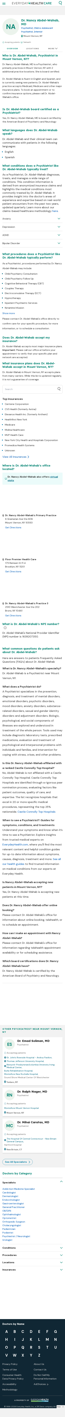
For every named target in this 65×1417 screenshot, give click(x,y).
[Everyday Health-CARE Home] (32, 3)
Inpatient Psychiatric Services (21, 303)
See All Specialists (16, 1161)
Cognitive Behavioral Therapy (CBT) (24, 283)
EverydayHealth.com (15, 844)
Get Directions (13, 527)
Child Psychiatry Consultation (21, 273)
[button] (60, 3)
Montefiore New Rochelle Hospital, (21, 1074)
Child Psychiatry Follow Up (19, 278)
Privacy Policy (10, 1364)
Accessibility (9, 1384)
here (55, 211)
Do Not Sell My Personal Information (45, 1376)
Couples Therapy (14, 288)
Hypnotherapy (13, 298)
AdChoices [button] (40, 1384)
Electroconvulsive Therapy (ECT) (23, 293)
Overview (12, 48)
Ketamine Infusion (14, 307)
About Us (39, 1364)
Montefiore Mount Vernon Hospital (21, 1108)
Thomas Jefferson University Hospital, (25, 1061)
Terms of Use (9, 1369)
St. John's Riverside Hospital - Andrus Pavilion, (29, 1057)
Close (58, 1407)
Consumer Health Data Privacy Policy (13, 1376)
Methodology (9, 1389)
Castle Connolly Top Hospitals (36, 812)
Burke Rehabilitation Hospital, (18, 1070)
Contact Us (40, 1369)
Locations (32, 48)
